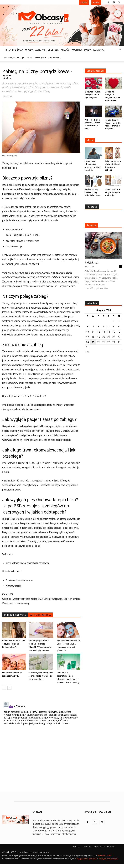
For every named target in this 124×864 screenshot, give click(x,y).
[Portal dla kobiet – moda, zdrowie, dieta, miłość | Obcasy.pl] (62, 25)
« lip (87, 351)
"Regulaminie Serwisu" (87, 858)
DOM (29, 57)
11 (93, 331)
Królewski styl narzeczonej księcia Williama (92, 192)
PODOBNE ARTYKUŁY (15, 615)
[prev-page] (4, 688)
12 (98, 331)
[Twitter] (119, 2)
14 (108, 331)
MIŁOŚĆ (65, 49)
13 (103, 331)
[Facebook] (108, 2)
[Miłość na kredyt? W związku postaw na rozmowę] (113, 83)
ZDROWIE (40, 49)
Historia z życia (13, 49)
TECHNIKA (54, 57)
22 (113, 336)
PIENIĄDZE (40, 57)
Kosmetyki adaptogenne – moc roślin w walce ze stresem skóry (41, 675)
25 (93, 342)
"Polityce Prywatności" (108, 858)
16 (119, 331)
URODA (29, 49)
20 (103, 336)
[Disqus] (41, 741)
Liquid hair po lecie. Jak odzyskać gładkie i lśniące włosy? (13, 643)
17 (87, 336)
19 (98, 336)
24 (87, 342)
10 (87, 331)
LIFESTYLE (53, 49)
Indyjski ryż (91, 262)
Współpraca (99, 846)
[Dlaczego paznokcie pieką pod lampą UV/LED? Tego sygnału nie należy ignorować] (41, 630)
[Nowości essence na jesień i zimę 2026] (14, 662)
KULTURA (98, 49)
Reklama (87, 846)
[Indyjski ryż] (103, 245)
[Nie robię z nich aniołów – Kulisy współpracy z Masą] (93, 111)
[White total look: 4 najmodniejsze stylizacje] (113, 181)
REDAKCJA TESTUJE (14, 57)
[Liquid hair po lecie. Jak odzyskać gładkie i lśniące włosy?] (14, 630)
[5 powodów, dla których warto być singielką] (93, 83)
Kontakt (110, 846)
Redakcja (77, 846)
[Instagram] (114, 2)
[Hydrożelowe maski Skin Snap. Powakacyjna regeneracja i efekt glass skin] (68, 630)
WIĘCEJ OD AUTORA (40, 615)
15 (113, 331)
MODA (87, 49)
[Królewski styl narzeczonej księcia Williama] (93, 181)
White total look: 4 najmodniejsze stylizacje (113, 192)
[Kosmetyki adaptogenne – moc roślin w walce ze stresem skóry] (41, 662)
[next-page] (9, 688)
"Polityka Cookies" (105, 855)
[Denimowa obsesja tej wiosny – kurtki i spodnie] (93, 153)
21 (108, 336)
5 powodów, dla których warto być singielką (92, 95)
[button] (120, 49)
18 (93, 336)
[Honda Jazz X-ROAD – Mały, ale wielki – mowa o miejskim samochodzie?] (113, 111)
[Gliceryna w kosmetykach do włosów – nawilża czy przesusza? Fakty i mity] (68, 662)
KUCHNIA (77, 49)
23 (119, 336)
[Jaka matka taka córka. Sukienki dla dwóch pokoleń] (113, 153)
